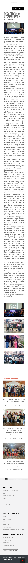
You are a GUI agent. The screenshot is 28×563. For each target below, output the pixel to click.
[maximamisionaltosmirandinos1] (14, 364)
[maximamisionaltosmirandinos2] (14, 348)
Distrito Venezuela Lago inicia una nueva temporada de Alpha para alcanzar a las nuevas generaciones (14, 464)
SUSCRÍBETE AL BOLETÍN (10, 550)
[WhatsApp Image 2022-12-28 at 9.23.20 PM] (14, 332)
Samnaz (8, 22)
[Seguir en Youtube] (9, 504)
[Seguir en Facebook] (3, 504)
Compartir (18, 9)
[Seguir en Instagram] (6, 504)
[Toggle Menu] (23, 2)
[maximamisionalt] (14, 316)
